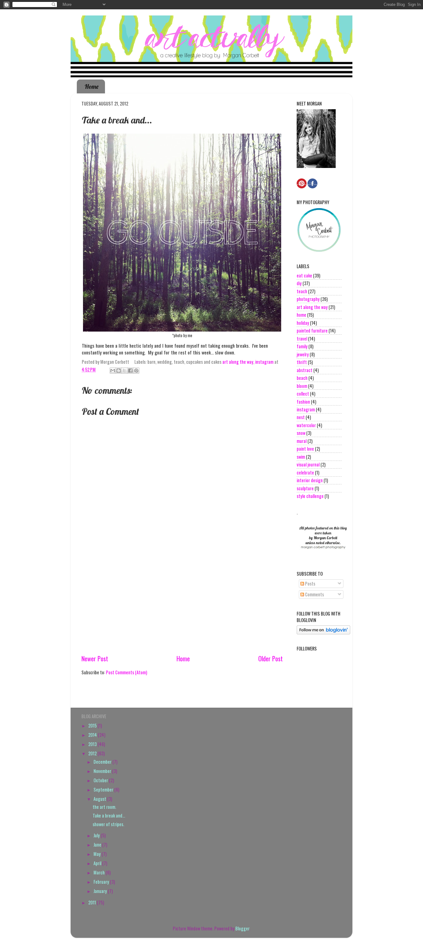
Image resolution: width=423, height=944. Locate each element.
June (98, 844)
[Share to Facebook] (130, 370)
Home (91, 86)
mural (302, 441)
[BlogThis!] (119, 370)
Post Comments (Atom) (126, 672)
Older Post (270, 658)
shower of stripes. (108, 824)
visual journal (308, 464)
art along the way (237, 361)
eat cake (304, 275)
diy (299, 283)
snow (301, 433)
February (102, 881)
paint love (305, 448)
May (98, 854)
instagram (264, 361)
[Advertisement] (182, 607)
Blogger (242, 928)
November (103, 771)
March (100, 872)
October (101, 780)
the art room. (104, 807)
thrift (302, 362)
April (98, 863)
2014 (93, 735)
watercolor (306, 425)
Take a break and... (109, 815)
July (97, 835)
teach (302, 291)
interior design (310, 480)
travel (302, 338)
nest (301, 417)
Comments (314, 594)
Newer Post (94, 658)
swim (301, 456)
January (101, 891)
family (302, 346)
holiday (303, 323)
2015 (93, 725)
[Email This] (113, 370)
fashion (303, 401)
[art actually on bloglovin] (323, 632)
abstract (304, 370)
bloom (302, 386)
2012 (93, 753)
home (301, 314)
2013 (93, 744)
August (100, 799)
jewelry (303, 354)
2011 (92, 902)
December (103, 761)
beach (302, 378)
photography (308, 299)
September (104, 789)
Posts (309, 583)
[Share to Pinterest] (136, 370)
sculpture (305, 488)
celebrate (305, 472)
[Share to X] (124, 370)
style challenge (310, 496)
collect (303, 393)
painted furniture (312, 330)
